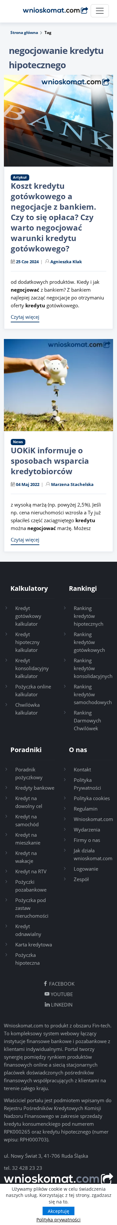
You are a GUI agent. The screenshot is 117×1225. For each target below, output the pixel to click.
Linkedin (61, 1004)
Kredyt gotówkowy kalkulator (28, 616)
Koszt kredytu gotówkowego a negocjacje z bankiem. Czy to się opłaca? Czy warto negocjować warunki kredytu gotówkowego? (53, 217)
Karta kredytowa (33, 944)
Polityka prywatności (58, 1220)
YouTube (61, 994)
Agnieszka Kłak (66, 262)
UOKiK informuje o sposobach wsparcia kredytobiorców (50, 460)
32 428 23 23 (27, 1168)
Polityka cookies (92, 798)
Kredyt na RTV (30, 871)
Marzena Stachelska (72, 484)
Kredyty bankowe (34, 787)
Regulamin (86, 808)
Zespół (81, 879)
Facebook (61, 983)
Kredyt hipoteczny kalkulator (27, 642)
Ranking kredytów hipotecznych (88, 616)
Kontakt (82, 769)
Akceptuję (58, 1211)
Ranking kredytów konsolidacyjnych (93, 668)
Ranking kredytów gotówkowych (89, 642)
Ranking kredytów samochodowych (93, 694)
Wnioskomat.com (93, 819)
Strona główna (24, 32)
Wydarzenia (87, 829)
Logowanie (86, 868)
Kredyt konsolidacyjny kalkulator (32, 668)
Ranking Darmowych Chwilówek (87, 720)
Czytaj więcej (25, 317)
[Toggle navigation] (100, 10)
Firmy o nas (87, 840)
